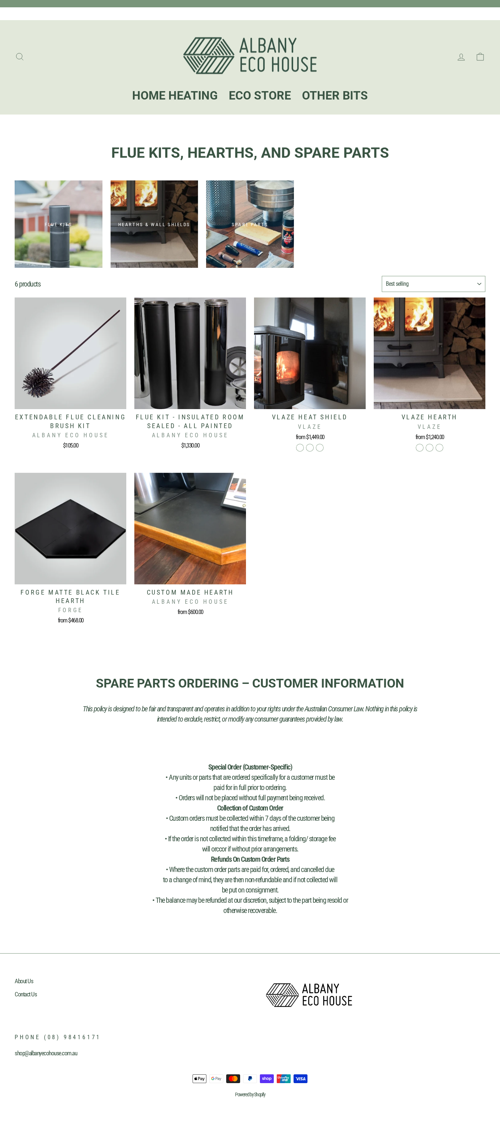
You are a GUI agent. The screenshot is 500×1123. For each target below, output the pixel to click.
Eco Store (60, 13)
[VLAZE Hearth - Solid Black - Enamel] (419, 447)
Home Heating (29, 13)
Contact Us (26, 994)
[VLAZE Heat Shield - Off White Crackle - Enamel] (309, 447)
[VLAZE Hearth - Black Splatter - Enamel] (439, 447)
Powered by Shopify (250, 1094)
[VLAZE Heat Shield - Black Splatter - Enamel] (319, 447)
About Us (24, 981)
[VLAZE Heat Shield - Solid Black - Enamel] (299, 447)
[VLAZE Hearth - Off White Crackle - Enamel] (429, 447)
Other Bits (86, 13)
